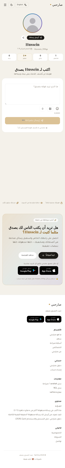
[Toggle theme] (11, 5)
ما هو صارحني (55, 335)
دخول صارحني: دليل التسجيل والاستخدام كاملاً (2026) (38, 419)
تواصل (58, 441)
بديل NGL (57, 388)
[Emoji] (57, 108)
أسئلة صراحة (55, 343)
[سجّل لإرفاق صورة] (50, 108)
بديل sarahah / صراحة (52, 384)
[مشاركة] (23, 37)
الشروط (57, 437)
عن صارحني (56, 352)
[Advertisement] (32, 167)
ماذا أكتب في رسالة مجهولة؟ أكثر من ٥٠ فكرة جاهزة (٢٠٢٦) (37, 411)
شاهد (58, 339)
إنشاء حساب (55, 370)
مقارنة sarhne (55, 392)
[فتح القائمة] (5, 5)
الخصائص (56, 348)
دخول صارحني (55, 366)
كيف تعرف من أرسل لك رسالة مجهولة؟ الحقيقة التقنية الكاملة (34, 415)
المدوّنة (58, 406)
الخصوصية (56, 433)
